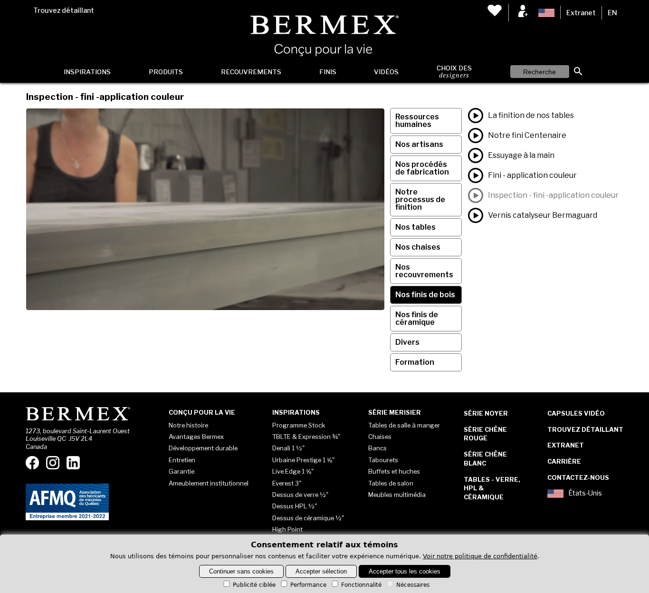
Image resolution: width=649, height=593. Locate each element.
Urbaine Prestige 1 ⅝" (303, 460)
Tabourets (383, 460)
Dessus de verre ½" (300, 494)
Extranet (581, 13)
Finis (327, 72)
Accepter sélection (321, 571)
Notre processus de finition (420, 199)
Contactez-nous (578, 477)
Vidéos (386, 72)
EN (612, 13)
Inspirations (87, 72)
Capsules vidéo (576, 413)
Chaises (379, 436)
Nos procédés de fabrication (422, 168)
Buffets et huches (394, 471)
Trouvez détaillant (63, 10)
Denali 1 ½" (288, 448)
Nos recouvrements (424, 270)
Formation (414, 362)
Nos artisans (419, 144)
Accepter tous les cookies (404, 571)
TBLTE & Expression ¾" (306, 436)
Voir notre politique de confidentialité (480, 556)
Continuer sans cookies (241, 571)
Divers (407, 342)
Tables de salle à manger (404, 425)
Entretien (182, 460)
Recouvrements (251, 72)
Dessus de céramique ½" (308, 518)
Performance (308, 585)
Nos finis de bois (425, 294)
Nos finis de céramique (416, 318)
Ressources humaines (417, 120)
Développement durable (203, 448)
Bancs (377, 448)
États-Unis (585, 493)
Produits (166, 72)
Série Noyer (486, 413)
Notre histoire (188, 425)
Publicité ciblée (254, 585)
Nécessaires (412, 585)
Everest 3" (286, 483)
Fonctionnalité (361, 585)
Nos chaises (417, 247)
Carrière (564, 461)
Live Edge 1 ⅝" (293, 471)
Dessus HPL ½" (294, 506)
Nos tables (415, 227)
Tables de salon (390, 483)
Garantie (181, 471)
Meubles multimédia (397, 494)
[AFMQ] (67, 518)
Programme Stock (298, 425)
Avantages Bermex (196, 436)
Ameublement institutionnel (208, 483)
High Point (287, 529)
